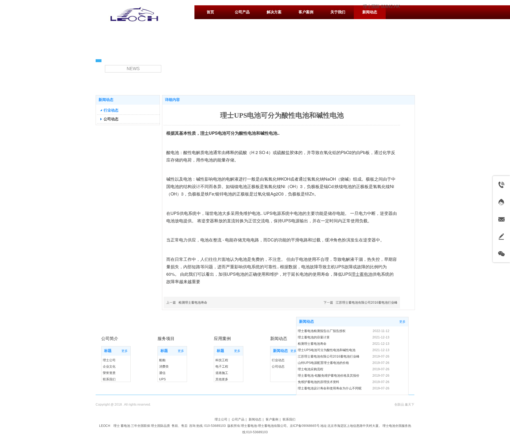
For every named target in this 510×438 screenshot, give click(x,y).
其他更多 (221, 379)
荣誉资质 (109, 373)
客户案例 (272, 419)
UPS (162, 379)
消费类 (164, 366)
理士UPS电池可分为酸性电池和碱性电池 (326, 350)
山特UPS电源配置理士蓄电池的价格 (323, 363)
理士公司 (109, 360)
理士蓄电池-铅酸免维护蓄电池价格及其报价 (328, 375)
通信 (162, 373)
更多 (124, 350)
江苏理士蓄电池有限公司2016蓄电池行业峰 (366, 302)
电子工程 (221, 366)
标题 (108, 351)
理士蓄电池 (249, 426)
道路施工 (221, 373)
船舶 (162, 360)
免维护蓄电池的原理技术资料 (318, 382)
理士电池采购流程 (310, 369)
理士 (116, 426)
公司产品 (238, 419)
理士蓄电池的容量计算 (314, 337)
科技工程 (221, 360)
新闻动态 (280, 351)
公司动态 (278, 366)
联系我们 (109, 379)
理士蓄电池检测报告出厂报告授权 (322, 331)
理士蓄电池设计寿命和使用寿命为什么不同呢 (330, 388)
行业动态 (278, 360)
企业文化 (109, 366)
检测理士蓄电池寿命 (192, 302)
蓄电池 (125, 426)
